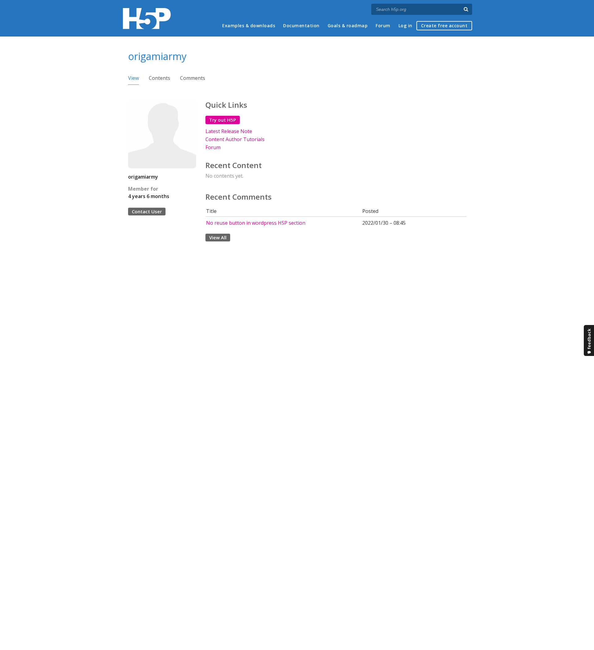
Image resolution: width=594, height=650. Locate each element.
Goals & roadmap (348, 25)
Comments (192, 78)
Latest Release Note (228, 131)
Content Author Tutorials (235, 139)
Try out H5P (222, 120)
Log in (405, 25)
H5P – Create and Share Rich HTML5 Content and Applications (147, 18)
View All (217, 237)
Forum (383, 25)
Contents (159, 78)
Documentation (301, 25)
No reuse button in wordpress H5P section (255, 222)
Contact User (147, 211)
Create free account (444, 25)
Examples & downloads (248, 25)
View (133, 78)
